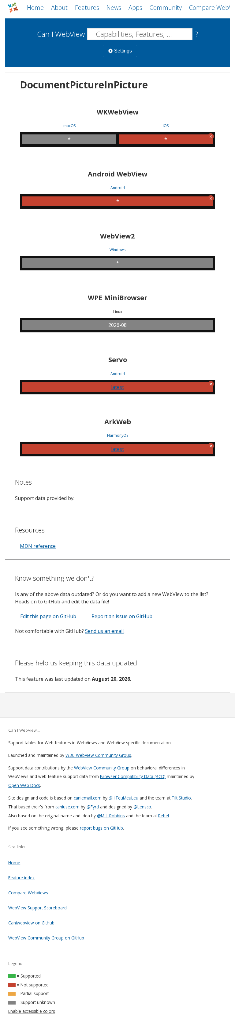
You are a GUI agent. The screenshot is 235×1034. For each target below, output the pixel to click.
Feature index (21, 878)
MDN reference (38, 546)
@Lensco (142, 807)
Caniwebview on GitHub (31, 923)
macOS (69, 126)
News (113, 7)
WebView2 (117, 235)
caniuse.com (67, 807)
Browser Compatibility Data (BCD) (133, 776)
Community (166, 7)
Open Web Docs (24, 785)
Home (35, 7)
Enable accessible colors (31, 1011)
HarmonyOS (117, 435)
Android (117, 188)
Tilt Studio (181, 798)
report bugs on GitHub (101, 828)
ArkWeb (117, 421)
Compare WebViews (28, 893)
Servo (117, 359)
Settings (123, 50)
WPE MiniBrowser (117, 297)
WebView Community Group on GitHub (46, 938)
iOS (166, 126)
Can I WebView (61, 34)
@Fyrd (93, 807)
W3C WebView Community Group (98, 755)
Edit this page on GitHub (48, 616)
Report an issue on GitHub (121, 616)
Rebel (163, 816)
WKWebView (118, 111)
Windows (117, 250)
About (59, 7)
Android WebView (117, 173)
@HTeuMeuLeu (123, 798)
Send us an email (104, 631)
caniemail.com (88, 798)
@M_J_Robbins (111, 816)
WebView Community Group (101, 768)
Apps (135, 7)
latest (117, 387)
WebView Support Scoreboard (37, 908)
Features (87, 7)
